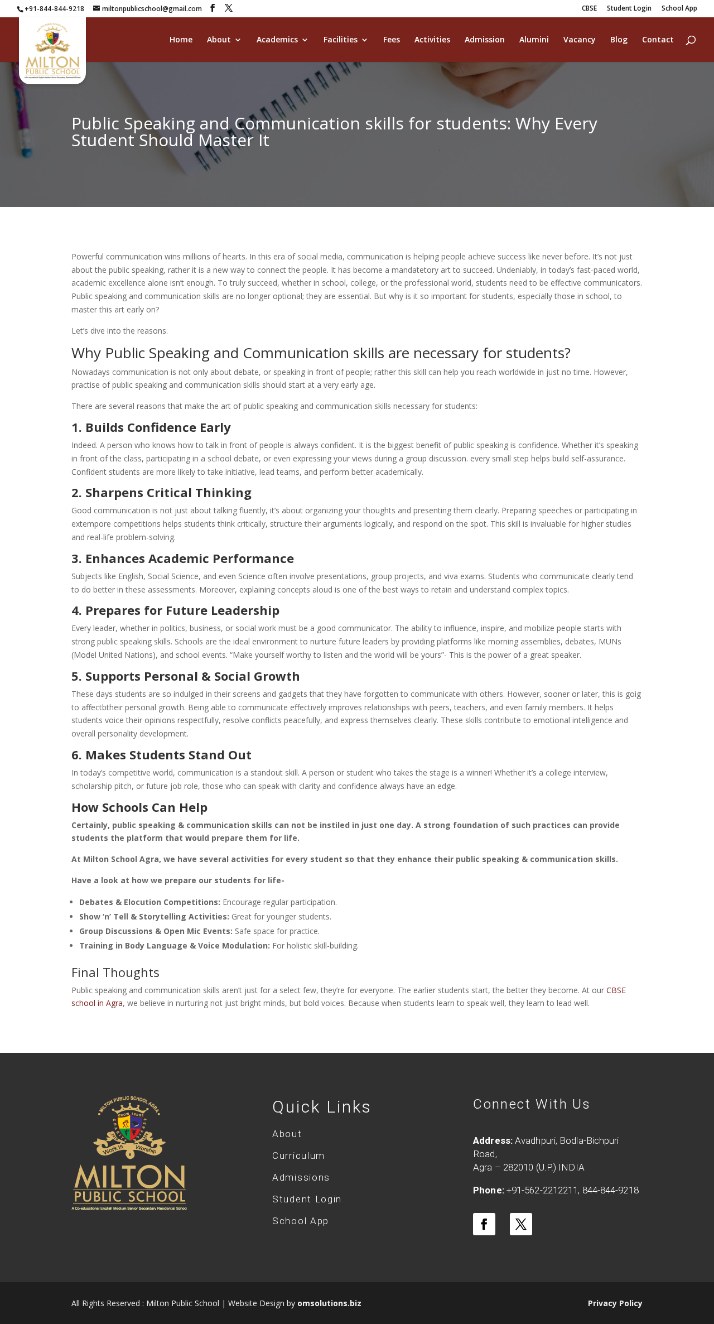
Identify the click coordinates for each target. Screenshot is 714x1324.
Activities (432, 40)
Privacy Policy (615, 1303)
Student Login (629, 9)
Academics (277, 40)
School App (679, 9)
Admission (485, 40)
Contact (658, 40)
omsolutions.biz (329, 1303)
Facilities (341, 40)
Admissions (301, 1177)
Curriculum (298, 1155)
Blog (619, 40)
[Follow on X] (521, 1224)
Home (181, 40)
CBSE (589, 9)
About (219, 40)
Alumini (534, 40)
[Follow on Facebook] (484, 1224)
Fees (391, 40)
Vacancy (579, 40)
